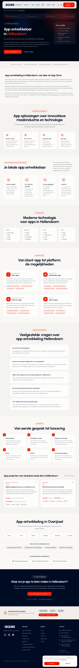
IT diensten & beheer (27, 644)
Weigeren (67, 663)
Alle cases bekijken (69, 475)
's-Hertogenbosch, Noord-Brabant (33, 547)
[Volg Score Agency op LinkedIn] (5, 634)
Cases (32, 4)
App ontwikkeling (26, 630)
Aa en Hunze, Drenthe (50, 547)
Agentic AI (24, 641)
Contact (49, 4)
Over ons (43, 5)
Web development (26, 633)
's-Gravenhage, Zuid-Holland (14, 547)
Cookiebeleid (63, 659)
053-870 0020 (33, 599)
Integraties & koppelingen (28, 647)
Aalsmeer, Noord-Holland (65, 547)
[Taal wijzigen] (54, 5)
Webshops (25, 636)
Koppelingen (44, 639)
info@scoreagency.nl (46, 599)
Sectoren (26, 4)
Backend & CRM (26, 650)
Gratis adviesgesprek (12, 52)
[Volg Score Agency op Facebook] (13, 634)
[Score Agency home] (9, 5)
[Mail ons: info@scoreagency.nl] (61, 4)
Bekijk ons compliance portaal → (48, 615)
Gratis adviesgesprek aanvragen (38, 594)
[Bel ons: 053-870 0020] (58, 4)
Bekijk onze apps (28, 52)
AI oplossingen (26, 639)
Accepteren (52, 663)
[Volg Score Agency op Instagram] (9, 634)
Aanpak (38, 4)
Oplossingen (18, 4)
